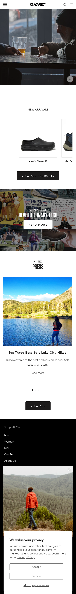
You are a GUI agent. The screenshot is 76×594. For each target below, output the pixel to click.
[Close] (69, 470)
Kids (7, 448)
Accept (36, 566)
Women (9, 441)
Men (7, 435)
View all (38, 406)
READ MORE (38, 224)
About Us (10, 460)
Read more (37, 373)
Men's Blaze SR (38, 161)
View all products (38, 176)
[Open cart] (71, 4)
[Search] (65, 4)
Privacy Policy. (26, 557)
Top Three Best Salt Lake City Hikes (37, 352)
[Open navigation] (5, 4)
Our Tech (9, 454)
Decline (36, 576)
